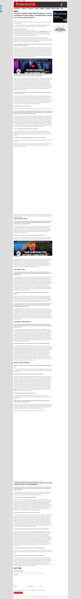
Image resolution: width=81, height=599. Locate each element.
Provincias (30, 8)
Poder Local (42, 597)
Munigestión (17, 8)
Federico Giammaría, (17, 28)
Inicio (15, 0)
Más (62, 8)
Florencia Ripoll (24, 28)
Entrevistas (15, 11)
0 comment (24, 19)
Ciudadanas (48, 8)
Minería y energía (56, 8)
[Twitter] (1, 8)
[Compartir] (1, 11)
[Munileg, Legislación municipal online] (60, 22)
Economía (42, 8)
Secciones (23, 0)
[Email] (1, 10)
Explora (19, 0)
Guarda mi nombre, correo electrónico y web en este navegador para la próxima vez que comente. (30, 590)
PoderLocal (15, 19)
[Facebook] (1, 6)
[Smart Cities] (60, 32)
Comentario (16, 574)
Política (36, 8)
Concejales (24, 8)
